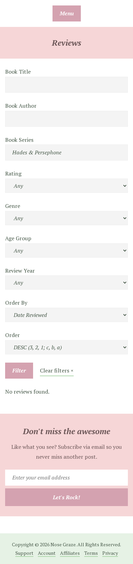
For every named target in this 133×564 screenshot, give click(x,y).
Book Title (18, 71)
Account (47, 553)
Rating (13, 173)
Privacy (110, 553)
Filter (19, 370)
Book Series (19, 139)
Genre (12, 206)
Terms (91, 553)
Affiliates (70, 553)
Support (24, 553)
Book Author (20, 105)
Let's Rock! (66, 497)
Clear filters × (57, 370)
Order (12, 335)
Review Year (20, 270)
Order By (16, 302)
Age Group (18, 238)
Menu (67, 13)
